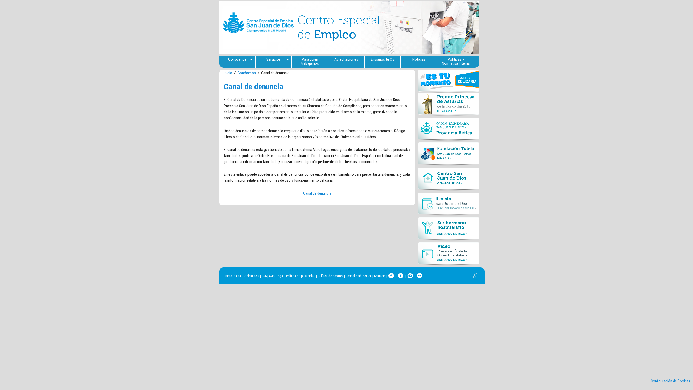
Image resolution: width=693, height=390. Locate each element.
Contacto (379, 276)
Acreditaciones (346, 59)
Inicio (228, 73)
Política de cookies (330, 276)
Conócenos (237, 59)
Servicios (273, 59)
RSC (264, 276)
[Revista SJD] (448, 205)
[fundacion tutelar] (448, 155)
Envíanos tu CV (382, 59)
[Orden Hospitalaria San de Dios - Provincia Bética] (448, 130)
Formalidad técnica (359, 276)
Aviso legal (276, 276)
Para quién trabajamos (310, 61)
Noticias (419, 59)
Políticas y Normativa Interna (456, 61)
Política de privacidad (300, 276)
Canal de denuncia (317, 193)
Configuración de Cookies (670, 381)
